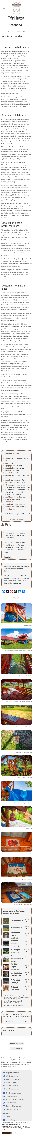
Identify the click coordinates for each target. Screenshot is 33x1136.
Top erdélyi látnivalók (13, 1079)
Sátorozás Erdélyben (13, 1109)
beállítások (27, 1128)
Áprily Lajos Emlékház (15, 967)
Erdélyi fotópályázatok (14, 1093)
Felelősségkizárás (16, 519)
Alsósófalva (16, 928)
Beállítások (15, 1133)
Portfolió (20, 597)
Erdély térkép (11, 1082)
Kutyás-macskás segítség (15, 1099)
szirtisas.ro (8, 502)
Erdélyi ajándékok (12, 1089)
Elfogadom (6, 1133)
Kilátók (13, 597)
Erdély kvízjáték (11, 1096)
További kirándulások (17, 1043)
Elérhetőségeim (11, 1120)
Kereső (8, 1113)
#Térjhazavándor (9, 1064)
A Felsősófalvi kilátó (17, 958)
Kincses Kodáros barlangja (15, 943)
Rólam (8, 1117)
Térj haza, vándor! (12, 1073)
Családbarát (5, 597)
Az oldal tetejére (15, 1048)
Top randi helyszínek (13, 1106)
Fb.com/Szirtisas (13, 390)
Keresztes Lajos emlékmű (15, 935)
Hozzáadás (8, 557)
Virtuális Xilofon (11, 1103)
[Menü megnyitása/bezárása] (4, 8)
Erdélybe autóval (12, 1086)
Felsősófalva (17, 921)
